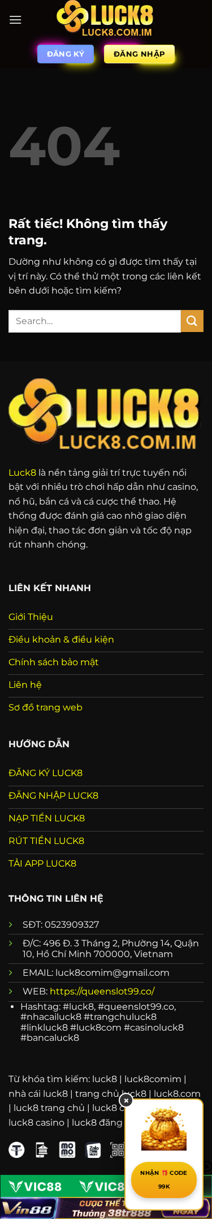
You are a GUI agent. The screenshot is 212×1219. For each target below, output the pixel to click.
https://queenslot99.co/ (102, 991)
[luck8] (106, 20)
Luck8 (22, 472)
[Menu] (15, 19)
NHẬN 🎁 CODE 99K (163, 1179)
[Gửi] (192, 321)
